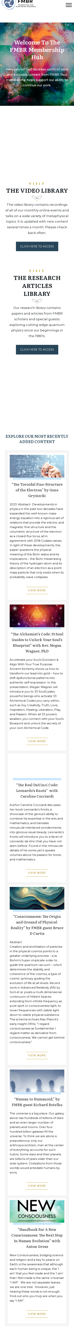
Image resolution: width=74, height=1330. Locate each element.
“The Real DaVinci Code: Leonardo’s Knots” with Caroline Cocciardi (37, 790)
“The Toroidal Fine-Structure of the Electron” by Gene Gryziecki (37, 490)
